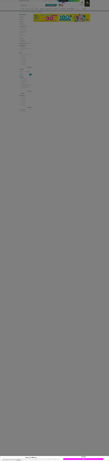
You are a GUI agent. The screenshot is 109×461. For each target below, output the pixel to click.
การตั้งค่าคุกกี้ (83, 456)
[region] (54, 458)
